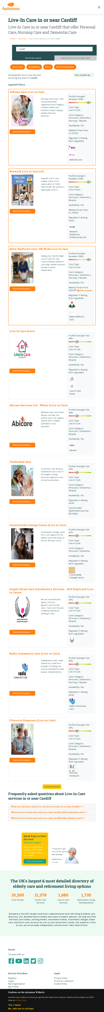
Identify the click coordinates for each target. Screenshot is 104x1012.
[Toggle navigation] (99, 7)
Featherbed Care (20, 461)
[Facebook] (11, 960)
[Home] (10, 6)
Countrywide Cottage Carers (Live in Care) (37, 525)
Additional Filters (65, 67)
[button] (83, 75)
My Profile (13, 986)
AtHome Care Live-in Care (27, 92)
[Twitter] (33, 960)
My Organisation (16, 983)
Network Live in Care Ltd (27, 171)
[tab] (33, 57)
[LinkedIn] (26, 960)
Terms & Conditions (64, 981)
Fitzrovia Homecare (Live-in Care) (32, 720)
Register (12, 978)
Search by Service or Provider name (75, 58)
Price (48, 67)
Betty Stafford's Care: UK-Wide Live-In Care (39, 249)
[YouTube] (18, 960)
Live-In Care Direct (22, 331)
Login (11, 981)
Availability (34, 67)
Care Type (17, 67)
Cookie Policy (21, 1000)
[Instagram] (40, 960)
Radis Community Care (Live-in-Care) (34, 653)
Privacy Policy (60, 978)
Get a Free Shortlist (35, 861)
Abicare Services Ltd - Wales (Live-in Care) (38, 405)
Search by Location (33, 58)
